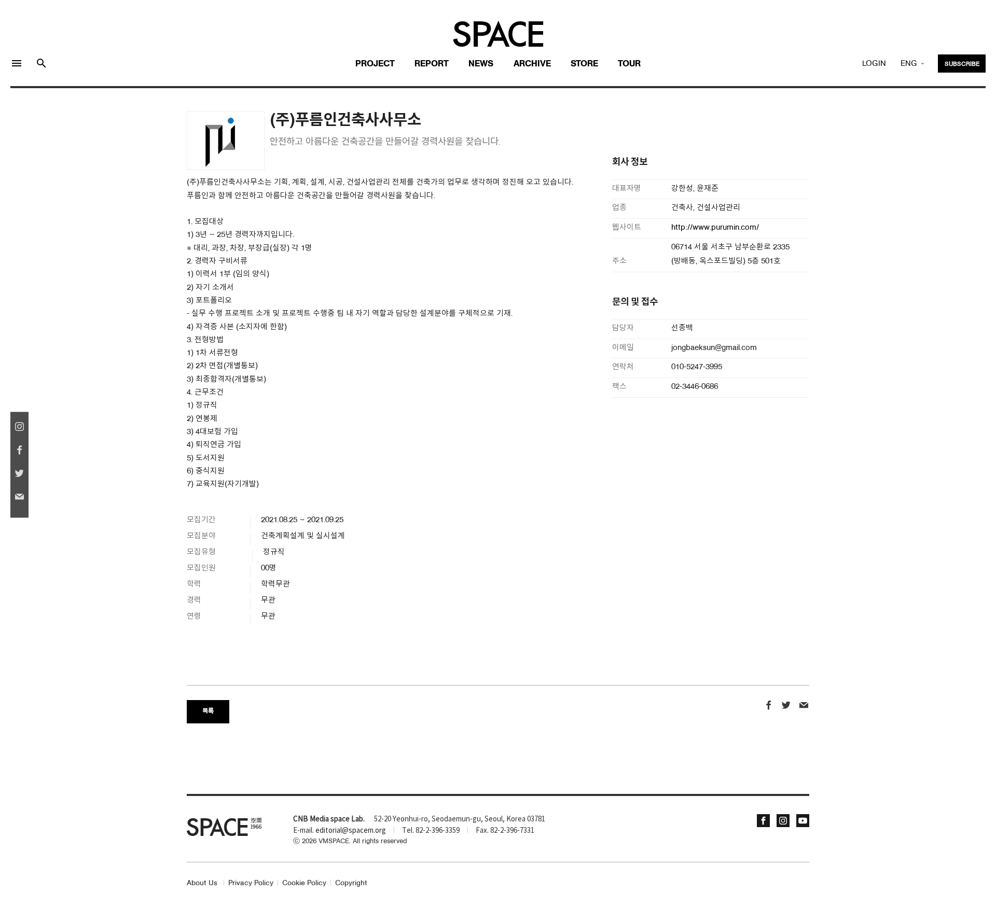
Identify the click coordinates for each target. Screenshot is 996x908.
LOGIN (874, 63)
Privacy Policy (250, 883)
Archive (532, 64)
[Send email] (803, 706)
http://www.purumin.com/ (715, 228)
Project (375, 64)
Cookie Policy (304, 883)
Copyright (351, 883)
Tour (629, 64)
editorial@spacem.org (350, 831)
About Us (202, 883)
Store (584, 64)
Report (431, 64)
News (480, 64)
